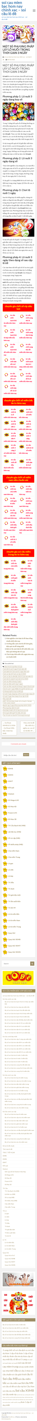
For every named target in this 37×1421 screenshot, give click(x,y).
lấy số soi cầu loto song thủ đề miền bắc (17, 1065)
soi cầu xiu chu (9, 1391)
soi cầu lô (28, 1374)
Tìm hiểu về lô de (20, 713)
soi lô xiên (9, 1399)
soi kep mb (27, 1394)
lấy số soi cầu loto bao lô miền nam (16, 1114)
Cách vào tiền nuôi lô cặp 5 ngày (12, 684)
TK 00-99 (11, 908)
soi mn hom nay (29, 1399)
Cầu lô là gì (30, 686)
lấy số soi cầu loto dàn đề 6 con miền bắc (18, 1045)
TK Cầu (5, 1188)
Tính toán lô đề (7, 1149)
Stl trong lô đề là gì (8, 713)
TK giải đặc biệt (14, 895)
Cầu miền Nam (13, 851)
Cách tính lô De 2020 (21, 679)
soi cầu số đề (8, 1386)
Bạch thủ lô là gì (9, 666)
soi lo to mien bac (20, 1397)
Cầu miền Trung (14, 857)
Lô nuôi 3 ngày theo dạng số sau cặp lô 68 (15, 696)
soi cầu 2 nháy (24, 1371)
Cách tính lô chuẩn (8, 679)
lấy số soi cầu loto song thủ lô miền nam (17, 1139)
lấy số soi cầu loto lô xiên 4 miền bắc (16, 1061)
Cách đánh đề (22, 669)
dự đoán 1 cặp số (9, 1353)
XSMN (10, 775)
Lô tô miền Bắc (13, 914)
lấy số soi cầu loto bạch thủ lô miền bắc (17, 1017)
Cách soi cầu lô (7, 674)
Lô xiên (10, 870)
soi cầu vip (18, 1386)
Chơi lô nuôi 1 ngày (9, 689)
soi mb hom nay (21, 1399)
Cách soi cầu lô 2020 (19, 674)
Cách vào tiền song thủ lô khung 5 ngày (14, 686)
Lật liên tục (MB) (14, 832)
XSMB (10, 769)
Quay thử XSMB (14, 939)
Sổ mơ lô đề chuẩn (8, 1146)
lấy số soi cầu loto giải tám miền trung (17, 1087)
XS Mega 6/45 (13, 800)
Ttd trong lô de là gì (23, 715)
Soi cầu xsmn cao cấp (9, 1111)
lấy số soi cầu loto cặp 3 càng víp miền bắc (18, 1039)
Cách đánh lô (7, 671)
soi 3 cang (22, 1359)
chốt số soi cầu (15, 1350)
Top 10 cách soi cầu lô (9, 715)
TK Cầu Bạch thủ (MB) (16, 825)
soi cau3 (29, 1359)
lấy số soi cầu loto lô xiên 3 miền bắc (16, 1058)
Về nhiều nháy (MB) (15, 844)
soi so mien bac (6, 1402)
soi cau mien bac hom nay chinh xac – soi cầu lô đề (14, 8)
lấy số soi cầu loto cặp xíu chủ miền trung (18, 1081)
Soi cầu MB (10, 1378)
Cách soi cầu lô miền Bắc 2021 (12, 676)
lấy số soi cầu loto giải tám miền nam (16, 1124)
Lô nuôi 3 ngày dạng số (27, 694)
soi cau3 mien (7, 1363)
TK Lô (5, 1211)
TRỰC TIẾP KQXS (9, 1152)
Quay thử (11, 933)
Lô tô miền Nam (14, 920)
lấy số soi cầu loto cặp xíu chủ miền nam (17, 1117)
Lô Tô (4, 1240)
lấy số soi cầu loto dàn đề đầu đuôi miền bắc (19, 1020)
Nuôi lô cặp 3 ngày (8, 705)
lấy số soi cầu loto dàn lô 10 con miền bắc (18, 1023)
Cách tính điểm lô (27, 676)
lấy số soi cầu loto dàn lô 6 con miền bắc (17, 1029)
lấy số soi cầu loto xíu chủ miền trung (16, 1108)
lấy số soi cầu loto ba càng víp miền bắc (17, 1007)
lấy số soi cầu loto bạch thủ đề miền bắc (17, 1010)
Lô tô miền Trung (14, 927)
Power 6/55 (12, 813)
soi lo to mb (13, 1397)
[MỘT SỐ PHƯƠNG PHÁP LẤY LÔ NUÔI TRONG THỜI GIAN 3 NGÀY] (18, 34)
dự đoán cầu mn (13, 1356)
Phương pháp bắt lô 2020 (23, 705)
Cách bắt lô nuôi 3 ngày (10, 669)
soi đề (11, 1402)
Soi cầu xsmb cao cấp (9, 999)
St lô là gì (25, 710)
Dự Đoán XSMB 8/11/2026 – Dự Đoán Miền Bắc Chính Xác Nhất (9, 728)
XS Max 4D (12, 806)
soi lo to (8, 1397)
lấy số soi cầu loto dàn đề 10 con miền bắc (18, 1052)
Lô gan (10, 863)
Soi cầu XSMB (24, 1390)
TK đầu (11, 882)
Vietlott (11, 794)
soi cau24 (15, 1363)
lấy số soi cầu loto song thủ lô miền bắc (17, 1071)
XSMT (10, 781)
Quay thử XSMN (14, 952)
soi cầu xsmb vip (9, 1394)
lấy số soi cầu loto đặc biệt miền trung (17, 1084)
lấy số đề (14, 1359)
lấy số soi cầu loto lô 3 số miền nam (16, 1127)
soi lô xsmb (14, 1399)
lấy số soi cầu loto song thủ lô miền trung (18, 1104)
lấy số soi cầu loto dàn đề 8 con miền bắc (18, 1049)
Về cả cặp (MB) (14, 838)
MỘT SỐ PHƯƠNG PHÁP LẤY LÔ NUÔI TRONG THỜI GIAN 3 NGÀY (17, 702)
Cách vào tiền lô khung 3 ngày (12, 681)
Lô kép (10, 876)
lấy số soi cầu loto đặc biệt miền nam (16, 1121)
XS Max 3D (12, 819)
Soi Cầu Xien (29, 1386)
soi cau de (23, 1362)
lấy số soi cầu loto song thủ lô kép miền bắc (18, 1068)
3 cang (5, 1350)
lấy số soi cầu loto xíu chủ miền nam (16, 1142)
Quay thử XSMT (14, 946)
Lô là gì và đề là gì (17, 691)
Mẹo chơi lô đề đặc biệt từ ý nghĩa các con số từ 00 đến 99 (28, 727)
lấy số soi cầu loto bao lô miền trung (16, 1078)
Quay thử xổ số (10, 1255)
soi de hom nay (21, 1394)
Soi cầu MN (27, 1383)
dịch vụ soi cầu (28, 1350)
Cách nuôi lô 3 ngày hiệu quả (20, 671)
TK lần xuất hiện (14, 901)
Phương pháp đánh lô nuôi (11, 708)
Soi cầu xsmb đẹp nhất (10, 1036)
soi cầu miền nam (14, 1383)
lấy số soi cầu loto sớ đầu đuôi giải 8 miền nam (19, 1130)
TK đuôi (11, 889)
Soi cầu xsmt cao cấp (9, 1075)
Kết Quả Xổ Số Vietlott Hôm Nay (15, 1172)
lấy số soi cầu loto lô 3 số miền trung (16, 1090)
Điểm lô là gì (19, 689)
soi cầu (14, 1370)
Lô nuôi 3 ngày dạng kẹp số (11, 694)
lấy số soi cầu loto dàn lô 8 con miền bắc (17, 1033)
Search (26, 755)
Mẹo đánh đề (7, 699)
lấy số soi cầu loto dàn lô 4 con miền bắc (17, 1026)
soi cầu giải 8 (17, 1374)
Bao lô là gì (18, 666)
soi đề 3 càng (17, 1402)
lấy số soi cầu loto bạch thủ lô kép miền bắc (18, 1013)
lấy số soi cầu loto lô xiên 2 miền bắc (16, 1055)
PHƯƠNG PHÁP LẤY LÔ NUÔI (12, 710)
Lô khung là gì (7, 691)
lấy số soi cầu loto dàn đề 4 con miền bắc (18, 1042)
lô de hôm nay (28, 689)
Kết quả (11, 788)
